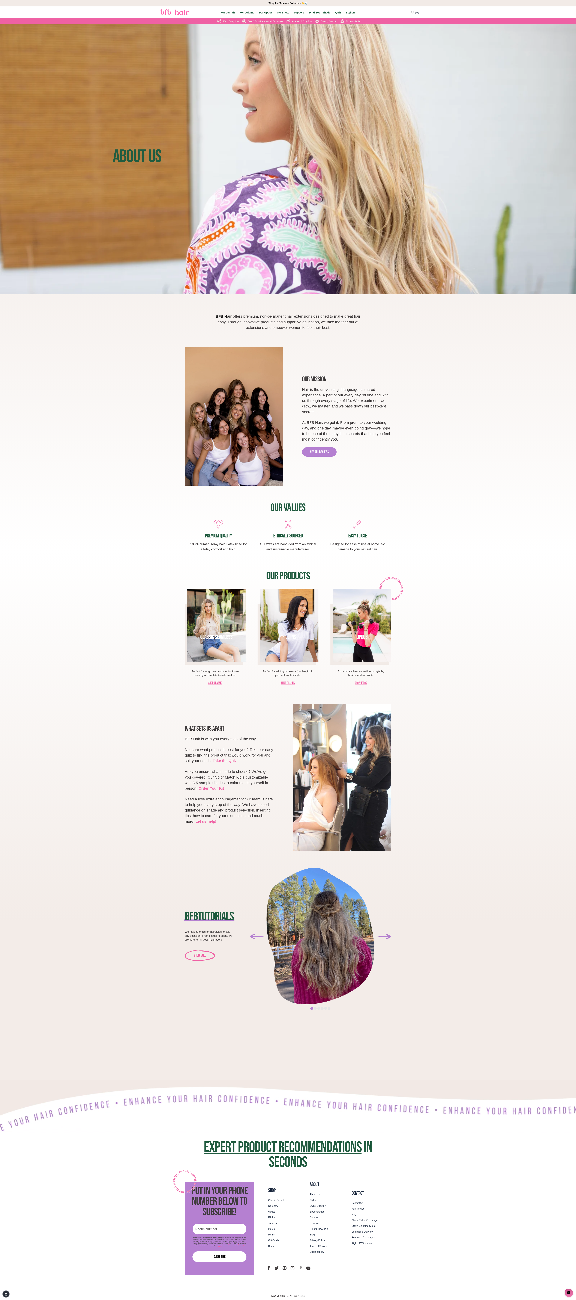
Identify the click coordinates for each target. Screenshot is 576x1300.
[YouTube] (308, 1268)
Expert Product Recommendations (283, 1147)
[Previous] (257, 936)
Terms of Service (228, 1245)
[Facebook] (268, 1268)
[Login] (417, 12)
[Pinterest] (284, 1268)
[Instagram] (292, 1268)
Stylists (351, 12)
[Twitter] (276, 1268)
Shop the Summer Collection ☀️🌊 (288, 3)
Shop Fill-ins (288, 683)
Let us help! (205, 821)
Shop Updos (361, 683)
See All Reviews (319, 452)
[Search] (412, 12)
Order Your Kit (211, 788)
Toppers (299, 12)
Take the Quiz (225, 761)
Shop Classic (215, 683)
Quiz (338, 12)
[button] (6, 1294)
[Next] (384, 936)
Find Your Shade (319, 12)
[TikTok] (300, 1268)
